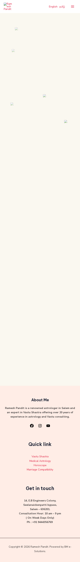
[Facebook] (32, 426)
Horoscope (40, 465)
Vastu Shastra (40, 456)
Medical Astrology (40, 461)
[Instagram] (40, 426)
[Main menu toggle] (72, 6)
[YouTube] (48, 426)
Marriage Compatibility (40, 469)
